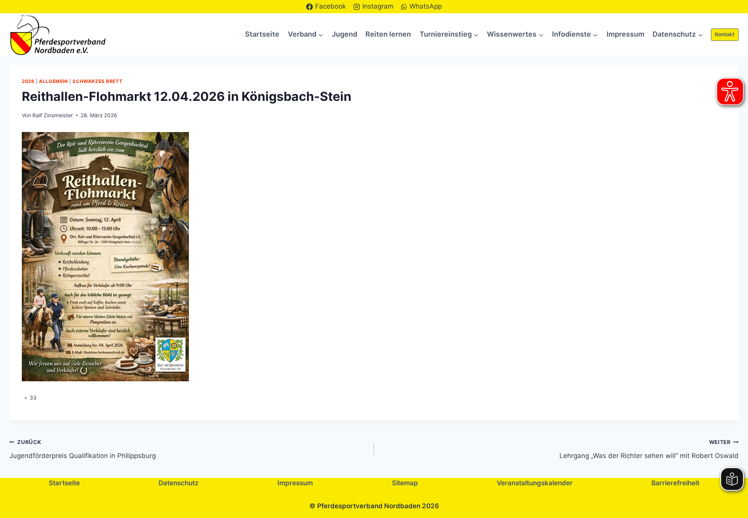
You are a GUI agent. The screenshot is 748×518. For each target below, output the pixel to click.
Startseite (262, 34)
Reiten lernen (388, 34)
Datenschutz (179, 483)
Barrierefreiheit (675, 483)
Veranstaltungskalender (535, 483)
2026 (28, 81)
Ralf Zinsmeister (52, 115)
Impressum (625, 34)
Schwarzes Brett (97, 81)
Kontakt (724, 34)
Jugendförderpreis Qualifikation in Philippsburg (82, 449)
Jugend (344, 34)
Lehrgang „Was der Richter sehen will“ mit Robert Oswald (649, 449)
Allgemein (53, 81)
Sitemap (405, 483)
